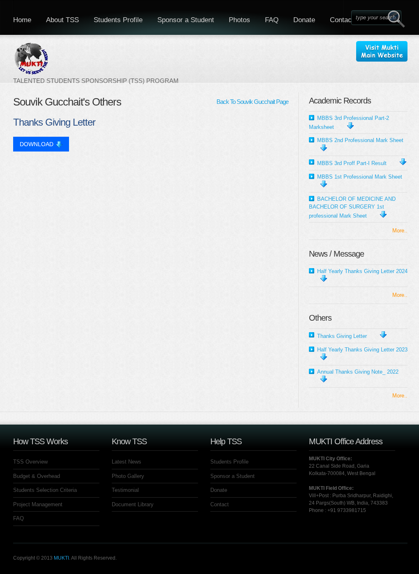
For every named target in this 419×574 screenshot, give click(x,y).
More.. (399, 230)
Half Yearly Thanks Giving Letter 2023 (362, 350)
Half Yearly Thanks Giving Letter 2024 (362, 271)
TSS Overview (30, 462)
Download (36, 144)
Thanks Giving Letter (342, 336)
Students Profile (118, 20)
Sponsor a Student (185, 20)
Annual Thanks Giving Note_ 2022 (357, 372)
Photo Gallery (128, 476)
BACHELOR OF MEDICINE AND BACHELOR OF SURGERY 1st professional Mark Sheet (352, 207)
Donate (304, 20)
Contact (342, 20)
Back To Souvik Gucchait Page (252, 101)
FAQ (272, 20)
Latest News (126, 462)
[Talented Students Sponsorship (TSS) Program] (96, 62)
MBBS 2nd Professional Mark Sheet (360, 140)
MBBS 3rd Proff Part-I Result (352, 163)
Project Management (37, 504)
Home (22, 20)
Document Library (133, 504)
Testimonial (125, 490)
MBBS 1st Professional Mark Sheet (359, 177)
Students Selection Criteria (45, 490)
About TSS (62, 20)
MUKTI (61, 558)
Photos (239, 20)
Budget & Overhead (36, 476)
